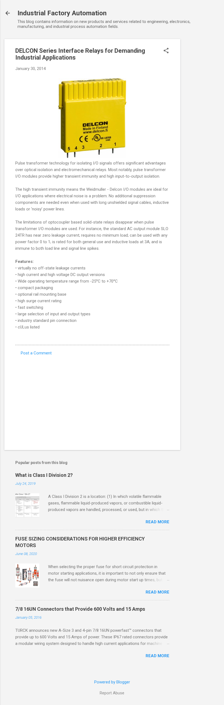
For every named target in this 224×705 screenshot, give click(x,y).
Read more (157, 521)
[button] (166, 51)
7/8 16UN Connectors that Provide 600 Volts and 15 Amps (80, 609)
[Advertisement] (202, 121)
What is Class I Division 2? (44, 475)
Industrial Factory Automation (62, 13)
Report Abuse (112, 693)
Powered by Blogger (112, 682)
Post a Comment (36, 353)
